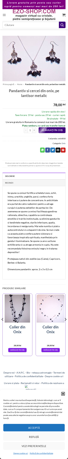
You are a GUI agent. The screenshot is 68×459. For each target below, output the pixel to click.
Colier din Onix (17, 329)
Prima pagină (8, 84)
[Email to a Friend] (58, 150)
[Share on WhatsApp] (42, 150)
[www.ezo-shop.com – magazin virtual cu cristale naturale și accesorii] (34, 15)
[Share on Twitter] (52, 150)
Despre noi (9, 372)
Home (19, 84)
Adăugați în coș (52, 130)
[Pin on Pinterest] (63, 150)
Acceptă (34, 427)
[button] (63, 393)
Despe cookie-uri (20, 453)
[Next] (65, 326)
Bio (28, 372)
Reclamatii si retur (30, 383)
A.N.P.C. (21, 372)
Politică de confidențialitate (41, 453)
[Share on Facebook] (47, 150)
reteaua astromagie (41, 372)
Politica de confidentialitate (29, 376)
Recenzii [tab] (9, 183)
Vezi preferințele (34, 446)
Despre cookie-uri (54, 376)
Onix (64, 143)
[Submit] (62, 25)
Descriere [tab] (10, 176)
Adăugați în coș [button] (17, 350)
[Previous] (3, 326)
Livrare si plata (11, 383)
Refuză (34, 436)
